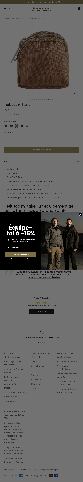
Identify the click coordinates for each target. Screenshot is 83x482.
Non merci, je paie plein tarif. (20, 259)
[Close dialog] (80, 214)
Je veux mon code (20, 254)
